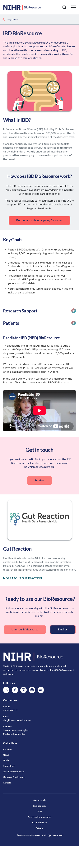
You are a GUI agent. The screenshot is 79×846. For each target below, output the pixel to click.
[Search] (64, 7)
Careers (7, 782)
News (6, 754)
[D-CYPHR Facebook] (15, 690)
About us (7, 749)
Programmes (12, 19)
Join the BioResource (13, 771)
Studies (7, 760)
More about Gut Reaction (22, 578)
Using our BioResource (25, 629)
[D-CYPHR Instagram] (23, 690)
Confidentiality (39, 822)
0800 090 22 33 (11, 710)
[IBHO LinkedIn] (41, 690)
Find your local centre (14, 734)
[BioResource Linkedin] (6, 690)
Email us (39, 480)
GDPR (39, 811)
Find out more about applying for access (39, 220)
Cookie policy (39, 805)
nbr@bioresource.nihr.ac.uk (17, 720)
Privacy (39, 828)
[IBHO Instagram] (32, 690)
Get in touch (39, 800)
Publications (9, 765)
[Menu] (73, 7)
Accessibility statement (39, 817)
